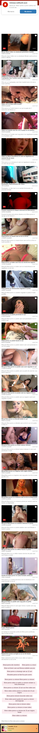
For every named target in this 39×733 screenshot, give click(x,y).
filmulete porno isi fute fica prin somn (19, 674)
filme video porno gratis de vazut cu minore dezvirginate (19, 700)
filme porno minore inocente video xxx (19, 696)
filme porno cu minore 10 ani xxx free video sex (19, 687)
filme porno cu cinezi (29, 665)
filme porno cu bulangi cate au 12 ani (19, 671)
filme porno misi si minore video (19, 704)
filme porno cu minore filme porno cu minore (19, 679)
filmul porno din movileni (11, 665)
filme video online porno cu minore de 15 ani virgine (19, 691)
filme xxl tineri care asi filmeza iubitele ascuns (19, 668)
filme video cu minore (19, 715)
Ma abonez (28, 11)
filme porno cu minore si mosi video (19, 707)
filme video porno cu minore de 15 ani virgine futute (19, 711)
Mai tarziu (11, 11)
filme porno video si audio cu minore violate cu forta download (19, 683)
